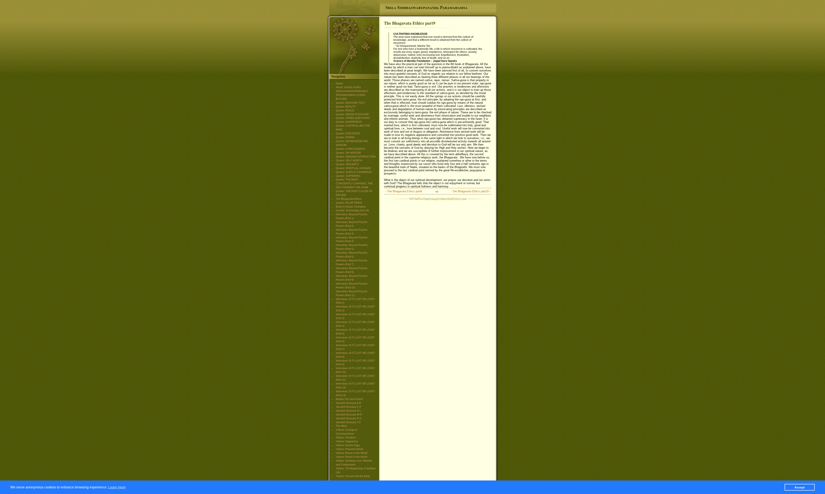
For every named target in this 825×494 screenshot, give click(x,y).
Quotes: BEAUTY (346, 106)
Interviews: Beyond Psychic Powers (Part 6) (352, 254)
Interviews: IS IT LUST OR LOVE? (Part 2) (355, 308)
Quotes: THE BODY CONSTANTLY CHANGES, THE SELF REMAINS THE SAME (354, 183)
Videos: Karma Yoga (348, 445)
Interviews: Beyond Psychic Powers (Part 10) (352, 285)
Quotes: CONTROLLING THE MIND (353, 127)
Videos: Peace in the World (351, 453)
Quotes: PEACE (345, 110)
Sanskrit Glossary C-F (348, 406)
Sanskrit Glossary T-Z (348, 422)
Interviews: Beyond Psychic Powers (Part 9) (352, 277)
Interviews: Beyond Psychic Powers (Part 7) (352, 262)
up (436, 191)
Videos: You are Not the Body (353, 476)
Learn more (117, 487)
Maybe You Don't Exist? (349, 399)
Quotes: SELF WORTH (349, 160)
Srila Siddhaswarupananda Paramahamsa (426, 7)
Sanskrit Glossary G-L (348, 410)
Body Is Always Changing (350, 206)
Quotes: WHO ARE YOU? (350, 102)
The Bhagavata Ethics (348, 198)
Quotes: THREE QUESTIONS (353, 118)
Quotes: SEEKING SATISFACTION (356, 156)
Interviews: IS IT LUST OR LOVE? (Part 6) (355, 339)
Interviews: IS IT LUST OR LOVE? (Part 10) (355, 370)
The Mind (341, 425)
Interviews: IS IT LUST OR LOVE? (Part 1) (355, 301)
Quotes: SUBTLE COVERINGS (354, 172)
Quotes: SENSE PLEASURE (352, 114)
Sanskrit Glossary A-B (348, 403)
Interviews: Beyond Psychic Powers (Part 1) (352, 216)
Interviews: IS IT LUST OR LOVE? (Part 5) (355, 331)
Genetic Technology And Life (352, 210)
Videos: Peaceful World (349, 449)
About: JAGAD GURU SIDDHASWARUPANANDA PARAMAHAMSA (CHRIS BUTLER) (352, 93)
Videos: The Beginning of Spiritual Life (356, 470)
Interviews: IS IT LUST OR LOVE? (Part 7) (355, 347)
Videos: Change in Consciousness (347, 431)
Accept (799, 487)
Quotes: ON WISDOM (348, 152)
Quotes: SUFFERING (348, 175)
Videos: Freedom (346, 437)
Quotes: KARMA (345, 137)
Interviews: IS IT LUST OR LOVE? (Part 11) (355, 377)
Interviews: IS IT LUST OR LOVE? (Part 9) (355, 362)
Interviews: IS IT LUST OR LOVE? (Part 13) (355, 393)
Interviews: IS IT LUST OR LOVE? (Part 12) (355, 385)
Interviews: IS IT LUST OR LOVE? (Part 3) (355, 316)
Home (339, 83)
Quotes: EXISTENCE (348, 133)
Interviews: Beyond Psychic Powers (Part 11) (352, 293)
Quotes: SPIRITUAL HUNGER (353, 168)
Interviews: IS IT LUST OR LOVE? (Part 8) (355, 355)
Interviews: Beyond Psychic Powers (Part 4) (352, 239)
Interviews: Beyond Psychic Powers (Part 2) (352, 224)
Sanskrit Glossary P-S (348, 418)
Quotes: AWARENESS (349, 121)
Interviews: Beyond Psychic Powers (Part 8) (352, 270)
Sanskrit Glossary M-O (349, 414)
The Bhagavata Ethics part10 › (471, 191)
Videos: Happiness (347, 441)
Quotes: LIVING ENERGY (350, 148)
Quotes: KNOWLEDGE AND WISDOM (352, 143)
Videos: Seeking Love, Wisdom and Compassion (354, 462)
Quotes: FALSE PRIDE (349, 202)
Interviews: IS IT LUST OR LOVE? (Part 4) (355, 324)
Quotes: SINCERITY (347, 164)
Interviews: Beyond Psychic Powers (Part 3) (352, 231)
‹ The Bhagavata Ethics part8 (403, 191)
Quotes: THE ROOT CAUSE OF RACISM (354, 193)
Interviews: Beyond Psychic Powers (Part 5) (352, 247)
